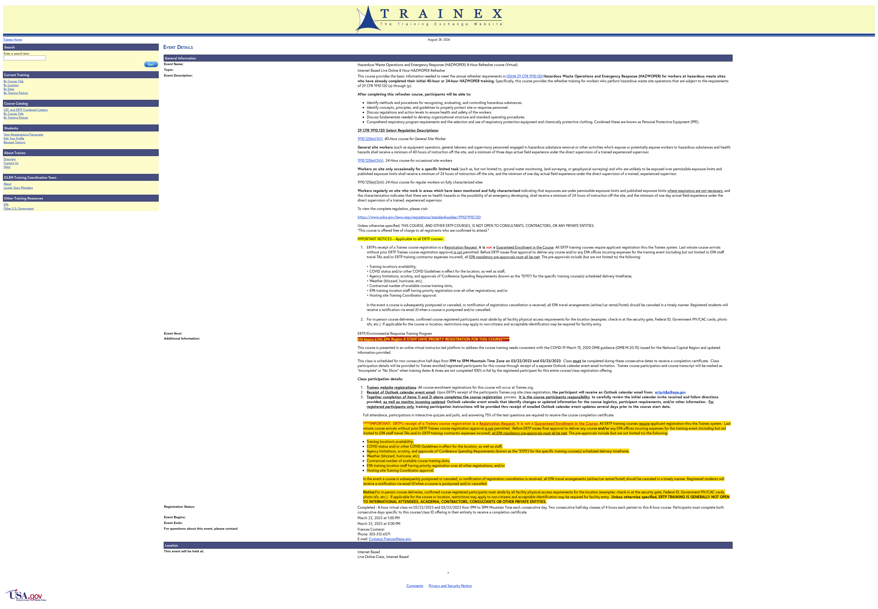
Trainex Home (12, 39)
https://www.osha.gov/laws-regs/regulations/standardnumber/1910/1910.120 (419, 217)
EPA (6, 205)
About (7, 184)
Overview (10, 159)
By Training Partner (16, 93)
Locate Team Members (18, 188)
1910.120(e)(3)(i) (370, 138)
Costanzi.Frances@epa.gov (390, 538)
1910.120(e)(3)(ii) (371, 160)
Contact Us (11, 163)
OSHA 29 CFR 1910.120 (524, 76)
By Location (11, 85)
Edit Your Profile (14, 138)
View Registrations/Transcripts (23, 134)
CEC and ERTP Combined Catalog (26, 110)
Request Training (14, 142)
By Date (9, 89)
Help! (7, 167)
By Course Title (14, 81)
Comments (415, 585)
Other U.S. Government (19, 208)
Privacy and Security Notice (450, 585)
